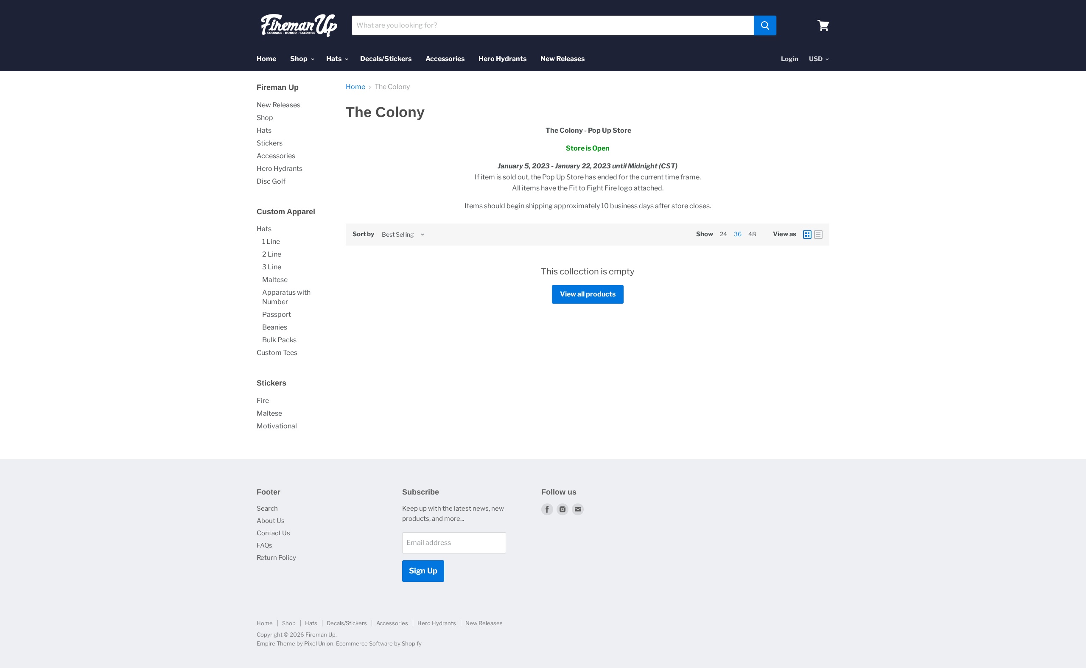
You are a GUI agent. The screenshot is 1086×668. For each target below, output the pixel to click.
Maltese (275, 280)
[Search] (765, 25)
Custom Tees (277, 353)
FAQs (264, 545)
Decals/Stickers (385, 59)
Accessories (445, 59)
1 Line (271, 242)
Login (789, 59)
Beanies (274, 327)
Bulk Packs (279, 340)
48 (752, 234)
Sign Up (423, 570)
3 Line (271, 267)
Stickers (270, 143)
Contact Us (273, 533)
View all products (588, 294)
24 (723, 234)
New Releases (562, 59)
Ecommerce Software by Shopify (379, 643)
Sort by (363, 234)
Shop (299, 59)
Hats (334, 59)
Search (267, 508)
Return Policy (276, 558)
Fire (263, 401)
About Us (271, 521)
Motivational (277, 426)
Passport (276, 314)
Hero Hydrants (502, 59)
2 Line (271, 254)
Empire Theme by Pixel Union (295, 643)
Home (266, 59)
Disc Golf (271, 181)
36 (738, 234)
